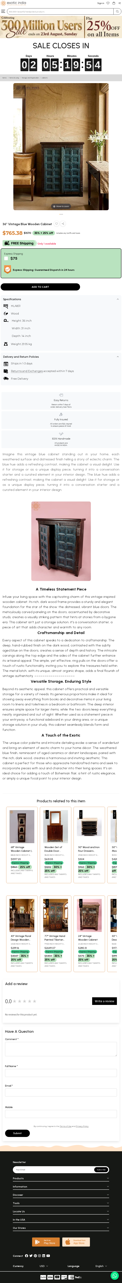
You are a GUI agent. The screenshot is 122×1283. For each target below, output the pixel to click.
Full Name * (11, 1066)
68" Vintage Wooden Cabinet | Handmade (21, 851)
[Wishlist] (108, 3)
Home (5, 78)
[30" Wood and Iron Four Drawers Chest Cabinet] (89, 842)
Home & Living (14, 78)
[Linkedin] (43, 1255)
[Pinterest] (35, 1255)
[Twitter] (31, 1255)
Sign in (100, 3)
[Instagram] (39, 1255)
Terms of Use (65, 1126)
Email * (9, 1085)
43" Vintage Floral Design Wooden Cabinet (21, 940)
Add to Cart (40, 286)
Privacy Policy (82, 1126)
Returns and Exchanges (27, 371)
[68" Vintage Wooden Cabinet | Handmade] (22, 842)
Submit (17, 1133)
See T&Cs (67, 407)
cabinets (45, 78)
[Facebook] (26, 1255)
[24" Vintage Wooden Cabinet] (89, 931)
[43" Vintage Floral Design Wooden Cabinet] (22, 931)
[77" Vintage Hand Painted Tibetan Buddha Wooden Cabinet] (55, 931)
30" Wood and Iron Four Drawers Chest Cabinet (89, 851)
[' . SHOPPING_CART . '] (114, 3)
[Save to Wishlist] (56, 224)
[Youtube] (48, 1255)
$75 (13, 258)
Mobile (9, 1107)
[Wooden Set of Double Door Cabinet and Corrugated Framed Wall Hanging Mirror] (55, 842)
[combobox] (60, 11)
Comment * (12, 1039)
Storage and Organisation (30, 78)
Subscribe (101, 1170)
